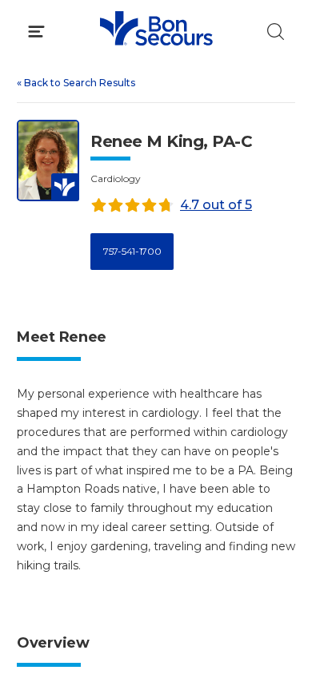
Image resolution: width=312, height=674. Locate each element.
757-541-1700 (132, 251)
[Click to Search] (276, 32)
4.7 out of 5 (216, 204)
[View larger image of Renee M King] (48, 161)
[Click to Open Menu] (36, 32)
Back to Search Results (76, 83)
